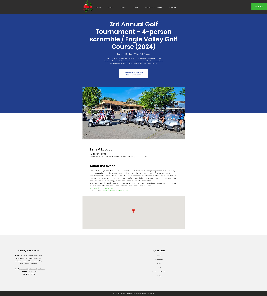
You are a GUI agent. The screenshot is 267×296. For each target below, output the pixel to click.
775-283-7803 (32, 272)
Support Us (159, 260)
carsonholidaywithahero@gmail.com (32, 269)
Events (159, 268)
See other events (133, 75)
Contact (159, 276)
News (159, 264)
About (159, 255)
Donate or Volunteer (159, 272)
